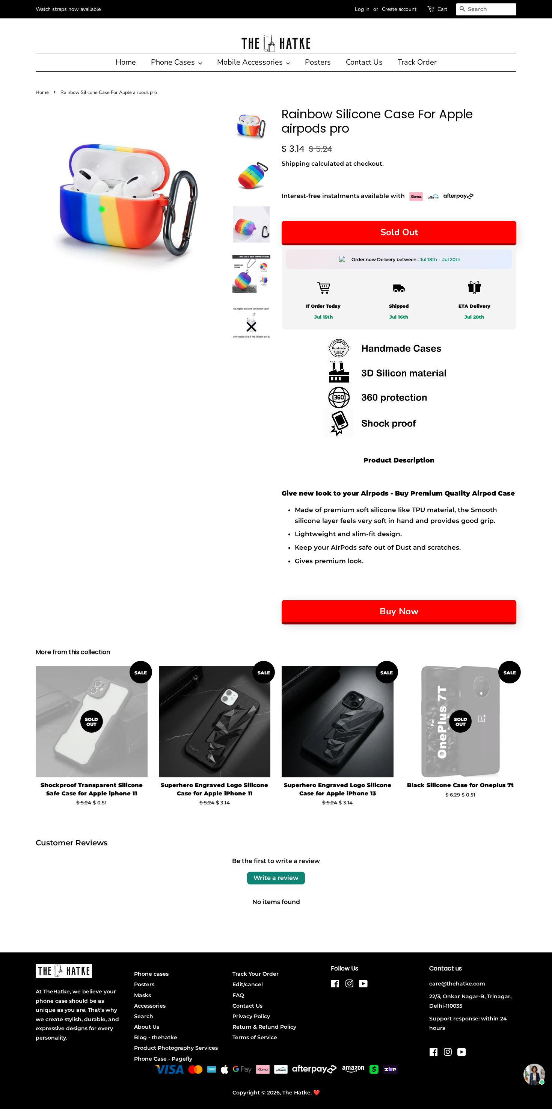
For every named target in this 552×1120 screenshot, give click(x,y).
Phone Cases (174, 62)
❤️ (316, 1092)
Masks (142, 995)
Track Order (417, 62)
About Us (146, 1026)
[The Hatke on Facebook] (335, 985)
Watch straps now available (68, 9)
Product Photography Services (176, 1047)
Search (143, 1016)
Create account (399, 9)
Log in (362, 9)
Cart (442, 9)
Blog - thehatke (155, 1037)
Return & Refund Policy (264, 1026)
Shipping (296, 163)
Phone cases (151, 973)
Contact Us (364, 62)
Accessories (150, 1005)
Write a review (276, 877)
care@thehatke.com (457, 983)
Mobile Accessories (251, 62)
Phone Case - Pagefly (163, 1058)
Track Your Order (255, 973)
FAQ (238, 995)
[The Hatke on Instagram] (349, 985)
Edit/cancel (247, 984)
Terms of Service (254, 1037)
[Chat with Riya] (534, 1074)
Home (126, 62)
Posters (318, 62)
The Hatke (296, 1092)
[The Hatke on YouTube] (363, 985)
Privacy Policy (251, 1016)
